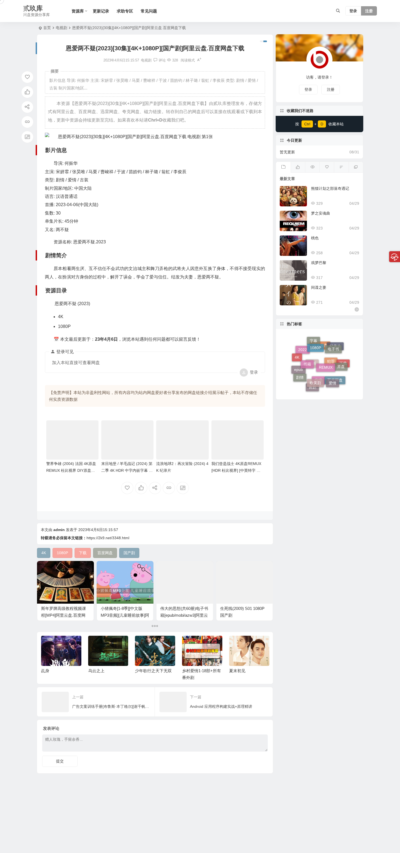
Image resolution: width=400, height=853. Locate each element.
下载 (343, 367)
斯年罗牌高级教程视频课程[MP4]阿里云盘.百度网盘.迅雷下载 (63, 615)
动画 (312, 376)
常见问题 (149, 11)
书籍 (307, 352)
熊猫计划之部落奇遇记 (330, 188)
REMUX (326, 354)
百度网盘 (335, 383)
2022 (302, 357)
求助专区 (125, 11)
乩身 (45, 670)
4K (297, 354)
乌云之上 (96, 670)
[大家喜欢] (298, 167)
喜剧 (312, 385)
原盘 (341, 359)
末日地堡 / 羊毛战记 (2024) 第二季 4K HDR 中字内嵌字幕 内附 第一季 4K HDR (127, 470)
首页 (47, 28)
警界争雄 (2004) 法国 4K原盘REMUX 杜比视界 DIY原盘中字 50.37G (71, 470)
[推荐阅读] (356, 167)
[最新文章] (283, 167)
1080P (315, 341)
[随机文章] (341, 167)
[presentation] (237, 644)
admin (59, 530)
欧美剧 (315, 371)
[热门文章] (312, 167)
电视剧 (61, 28)
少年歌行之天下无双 (153, 670)
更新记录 (101, 11)
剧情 (300, 372)
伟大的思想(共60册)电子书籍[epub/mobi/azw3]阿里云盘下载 (184, 615)
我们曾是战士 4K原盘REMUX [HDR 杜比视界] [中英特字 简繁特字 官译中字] (236, 470)
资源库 (78, 11)
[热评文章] (326, 167)
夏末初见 (237, 670)
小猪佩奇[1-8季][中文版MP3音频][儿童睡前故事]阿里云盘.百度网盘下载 (125, 615)
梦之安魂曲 (320, 213)
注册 (369, 11)
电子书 (333, 344)
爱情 (332, 375)
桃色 (315, 238)
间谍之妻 (318, 287)
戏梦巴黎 (318, 262)
